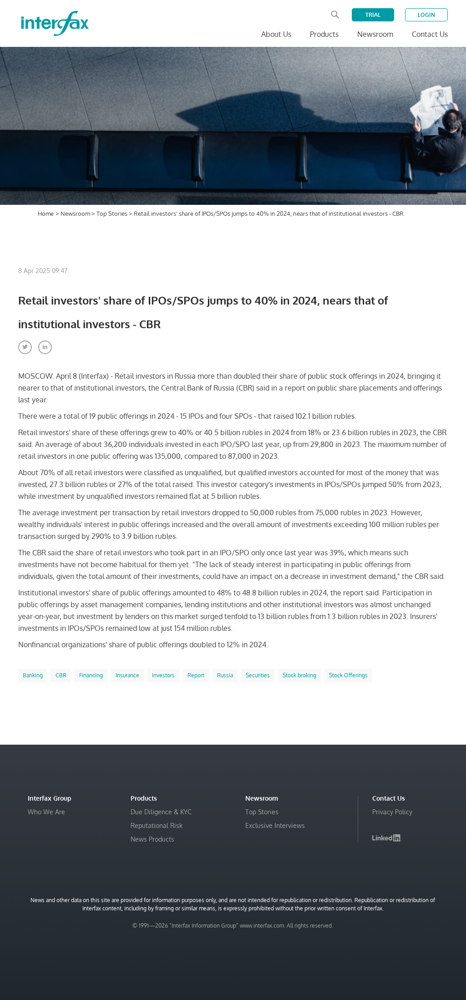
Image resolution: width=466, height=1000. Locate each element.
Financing (91, 675)
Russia (225, 675)
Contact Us (430, 34)
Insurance (127, 675)
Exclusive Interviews (275, 825)
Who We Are (46, 812)
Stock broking (299, 675)
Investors (163, 675)
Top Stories (112, 213)
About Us (276, 34)
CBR (61, 675)
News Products (152, 839)
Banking (33, 675)
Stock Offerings (348, 675)
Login (426, 14)
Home (46, 213)
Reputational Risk (156, 825)
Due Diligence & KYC (161, 812)
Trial (372, 14)
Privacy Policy (392, 812)
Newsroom (76, 213)
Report (195, 675)
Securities (258, 675)
